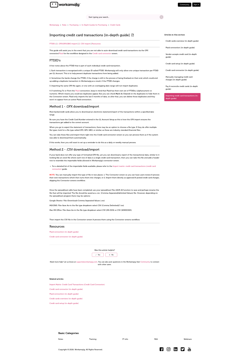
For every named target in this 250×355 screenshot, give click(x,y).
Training (92, 339)
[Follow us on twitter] (183, 349)
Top (128, 349)
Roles (64, 25)
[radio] (98, 255)
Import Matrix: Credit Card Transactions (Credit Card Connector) (77, 284)
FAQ (156, 339)
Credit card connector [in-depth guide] (182, 70)
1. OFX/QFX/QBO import (67, 44)
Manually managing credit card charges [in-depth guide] (179, 78)
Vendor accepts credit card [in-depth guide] (181, 55)
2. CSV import (84, 44)
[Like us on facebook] (162, 349)
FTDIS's (52, 44)
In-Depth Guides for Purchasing (94, 25)
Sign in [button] (196, 4)
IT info (125, 339)
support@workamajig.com (86, 262)
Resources (96, 44)
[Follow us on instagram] (169, 349)
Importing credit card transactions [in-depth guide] (182, 97)
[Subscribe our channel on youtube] (190, 349)
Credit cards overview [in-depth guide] (182, 41)
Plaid (61, 53)
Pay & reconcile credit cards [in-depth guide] (182, 87)
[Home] (65, 4)
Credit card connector (101, 53)
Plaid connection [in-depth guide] (180, 48)
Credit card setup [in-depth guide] (180, 64)
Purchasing (74, 25)
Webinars (188, 339)
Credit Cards (115, 25)
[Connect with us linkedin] (176, 349)
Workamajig (54, 25)
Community (184, 5)
